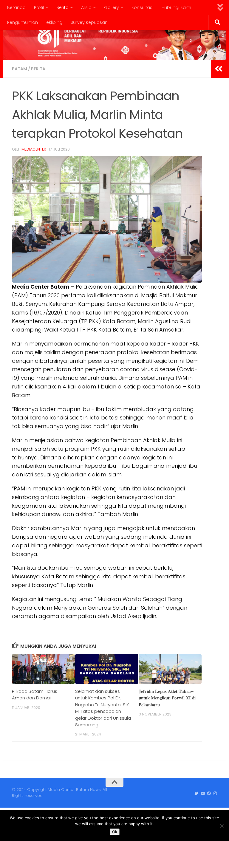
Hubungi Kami (176, 7)
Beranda (16, 7)
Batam (19, 69)
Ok (114, 831)
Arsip (86, 7)
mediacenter (33, 149)
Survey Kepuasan (89, 22)
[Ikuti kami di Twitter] (196, 793)
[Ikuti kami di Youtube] (203, 793)
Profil (39, 7)
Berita (62, 7)
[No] (222, 826)
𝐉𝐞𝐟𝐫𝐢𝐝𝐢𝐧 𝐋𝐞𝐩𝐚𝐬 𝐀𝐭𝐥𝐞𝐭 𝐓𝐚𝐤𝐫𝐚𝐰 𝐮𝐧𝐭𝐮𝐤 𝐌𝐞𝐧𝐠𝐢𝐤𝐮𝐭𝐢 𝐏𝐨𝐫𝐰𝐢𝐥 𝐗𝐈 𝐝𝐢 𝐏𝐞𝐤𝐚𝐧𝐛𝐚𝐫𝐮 (167, 698)
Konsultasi (142, 7)
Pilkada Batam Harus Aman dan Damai (34, 694)
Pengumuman (22, 22)
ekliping (54, 22)
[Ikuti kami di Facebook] (209, 793)
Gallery (111, 7)
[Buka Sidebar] (218, 69)
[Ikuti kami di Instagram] (215, 793)
